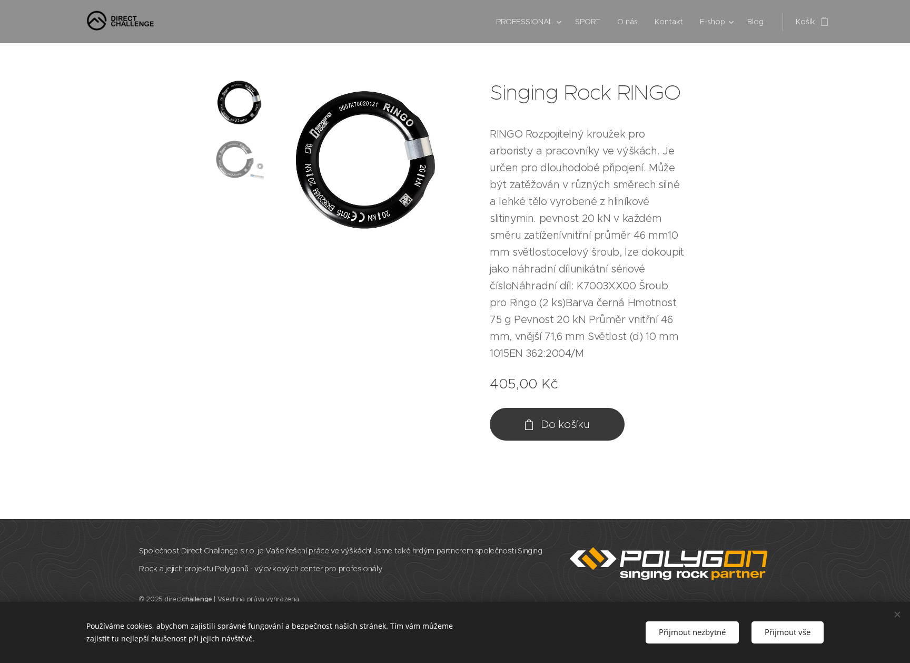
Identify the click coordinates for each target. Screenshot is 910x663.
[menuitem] (530, 21)
